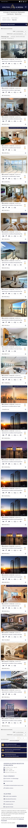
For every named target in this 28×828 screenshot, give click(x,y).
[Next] (25, 49)
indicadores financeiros (10, 799)
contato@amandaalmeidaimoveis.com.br (13, 785)
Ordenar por (10, 33)
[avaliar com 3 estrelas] (4, 739)
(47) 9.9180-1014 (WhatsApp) (11, 778)
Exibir (14, 31)
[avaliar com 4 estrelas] (6, 739)
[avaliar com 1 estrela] (1, 739)
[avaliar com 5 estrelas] (7, 739)
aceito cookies (22, 825)
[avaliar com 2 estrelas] (3, 739)
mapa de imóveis (9, 806)
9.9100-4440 (9, 781)
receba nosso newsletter (11, 796)
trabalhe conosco (9, 788)
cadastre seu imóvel (10, 801)
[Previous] (3, 49)
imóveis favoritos (9, 804)
